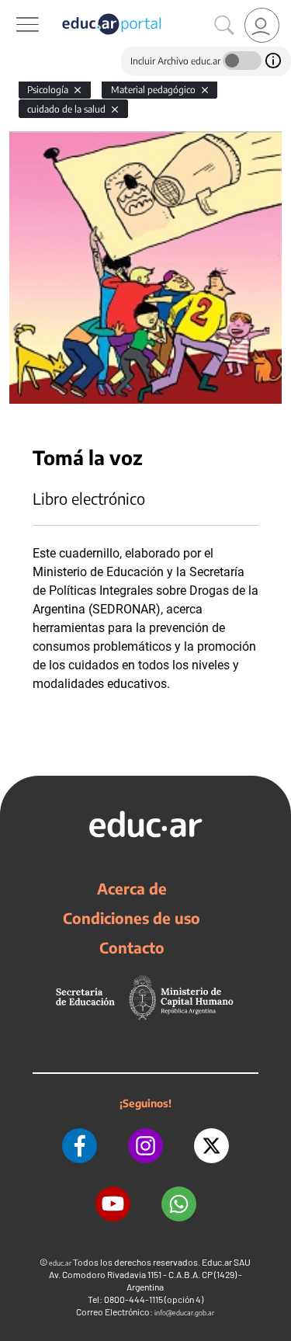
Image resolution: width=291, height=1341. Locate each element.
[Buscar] (224, 25)
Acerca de (132, 888)
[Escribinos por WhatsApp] (179, 1204)
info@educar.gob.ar (184, 1312)
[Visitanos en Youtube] (113, 1204)
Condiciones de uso (131, 917)
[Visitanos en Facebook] (79, 1145)
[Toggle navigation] (14, 8)
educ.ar (60, 1263)
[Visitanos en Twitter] (211, 1145)
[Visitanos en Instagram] (145, 1145)
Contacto (132, 947)
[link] (261, 25)
